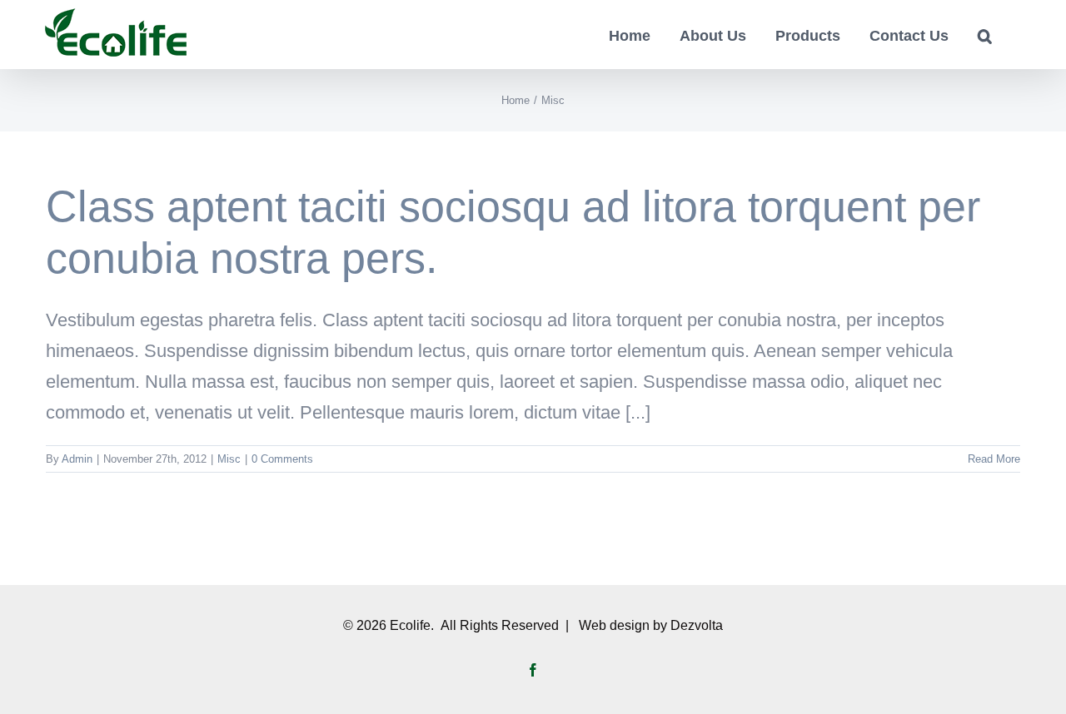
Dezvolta (696, 625)
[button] (985, 34)
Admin (77, 459)
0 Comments (282, 459)
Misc (229, 459)
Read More (994, 459)
